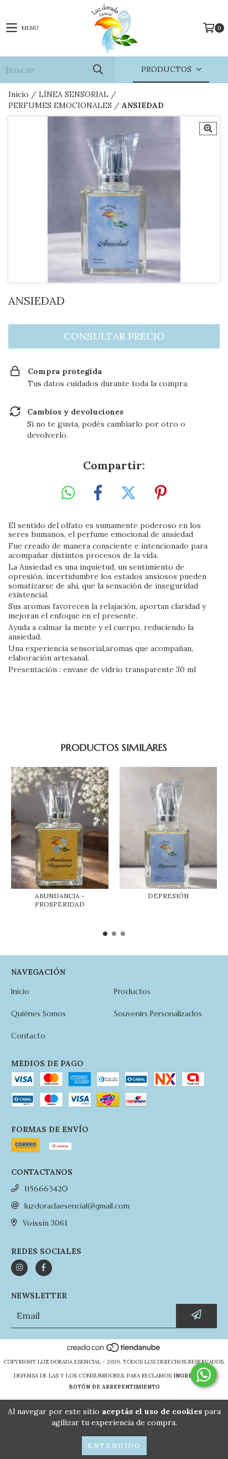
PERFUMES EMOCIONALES (60, 105)
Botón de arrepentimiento (114, 1386)
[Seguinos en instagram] (19, 1268)
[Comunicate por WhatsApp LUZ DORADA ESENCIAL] (203, 1375)
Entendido (114, 1445)
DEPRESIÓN (168, 896)
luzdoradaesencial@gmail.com (76, 1206)
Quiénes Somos (38, 1013)
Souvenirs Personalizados (158, 1013)
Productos (132, 991)
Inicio (18, 94)
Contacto (28, 1036)
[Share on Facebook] (98, 493)
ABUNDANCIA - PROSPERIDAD (60, 900)
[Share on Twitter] (128, 493)
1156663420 (46, 1189)
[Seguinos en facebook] (43, 1268)
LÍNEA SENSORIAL (73, 94)
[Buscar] (97, 69)
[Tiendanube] (114, 1350)
